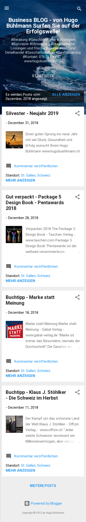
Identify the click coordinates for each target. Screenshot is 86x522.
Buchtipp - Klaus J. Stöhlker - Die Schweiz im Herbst (36, 395)
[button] (77, 114)
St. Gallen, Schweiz (35, 175)
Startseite (43, 76)
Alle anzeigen (66, 94)
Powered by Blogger (46, 503)
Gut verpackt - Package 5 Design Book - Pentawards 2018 (35, 202)
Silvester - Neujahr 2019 (32, 113)
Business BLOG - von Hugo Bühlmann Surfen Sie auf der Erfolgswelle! (43, 26)
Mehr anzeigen (20, 180)
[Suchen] (79, 9)
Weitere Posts (43, 486)
